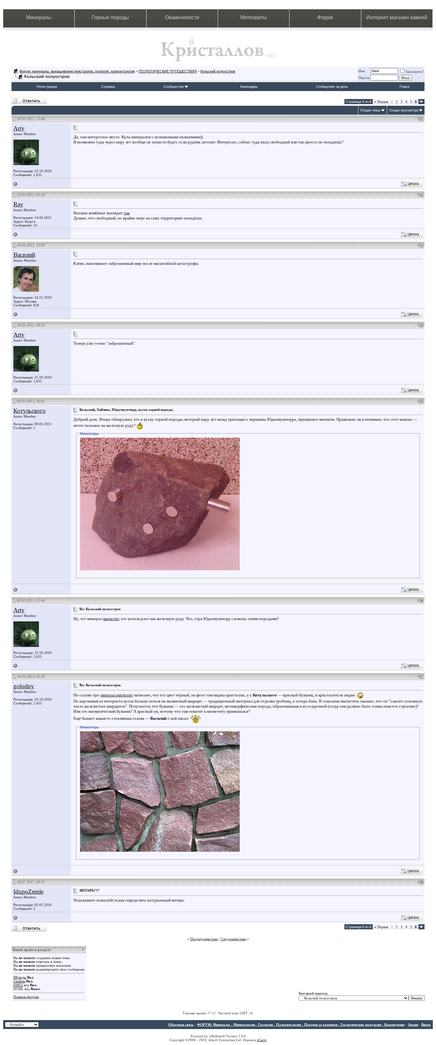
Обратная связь (181, 1024)
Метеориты (253, 17)
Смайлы (19, 981)
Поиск (405, 86)
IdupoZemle (28, 891)
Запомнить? (414, 71)
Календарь (249, 86)
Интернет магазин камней (396, 17)
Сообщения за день (332, 86)
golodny (23, 686)
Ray (18, 204)
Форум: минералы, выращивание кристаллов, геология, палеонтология (77, 71)
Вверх (426, 1024)
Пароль (364, 78)
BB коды (19, 977)
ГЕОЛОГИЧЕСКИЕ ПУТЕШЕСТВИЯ (168, 71)
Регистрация (47, 86)
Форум (325, 17)
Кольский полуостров (217, 71)
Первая (381, 102)
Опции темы (370, 110)
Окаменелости (182, 17)
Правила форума (26, 997)
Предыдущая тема (204, 939)
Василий (24, 254)
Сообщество (173, 86)
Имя (361, 71)
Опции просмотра (403, 110)
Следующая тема (233, 939)
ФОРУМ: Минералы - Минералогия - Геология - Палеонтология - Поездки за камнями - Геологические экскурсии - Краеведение (301, 1024)
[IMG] (18, 985)
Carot (263, 1040)
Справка (108, 86)
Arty (19, 128)
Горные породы (110, 17)
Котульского (29, 410)
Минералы (38, 17)
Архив (413, 1024)
